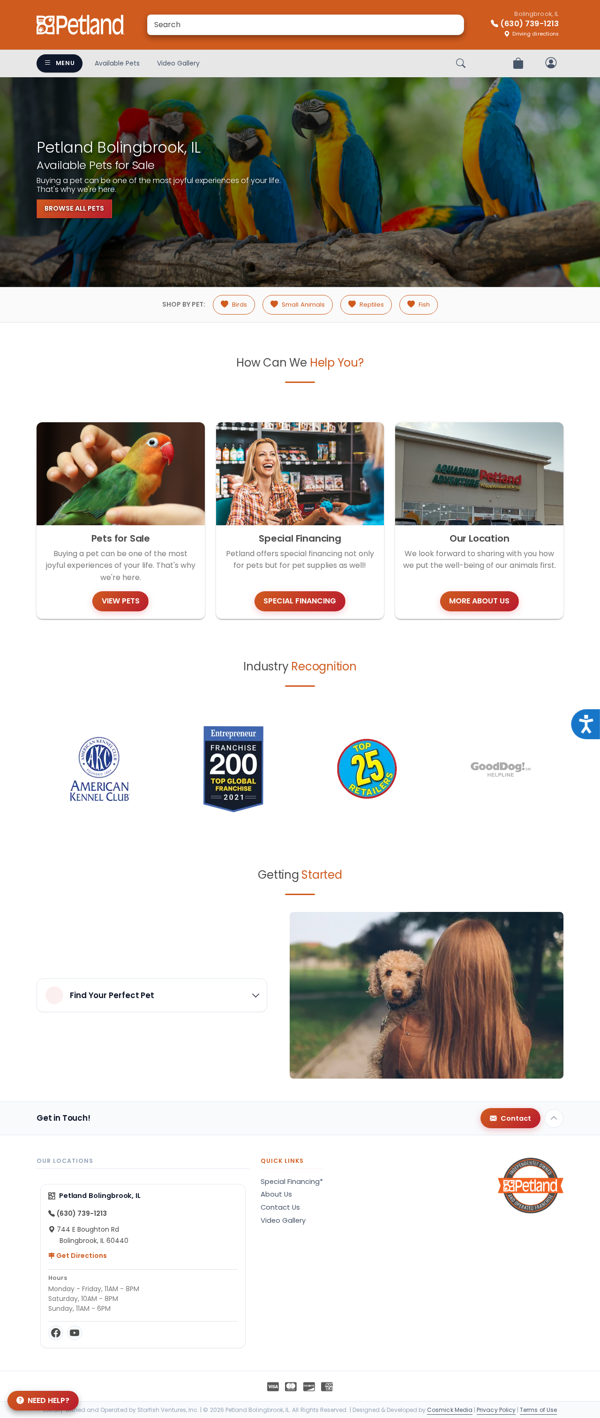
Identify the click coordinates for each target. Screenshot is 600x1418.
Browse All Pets (74, 208)
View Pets (121, 600)
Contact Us (280, 1207)
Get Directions (81, 1255)
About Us (276, 1194)
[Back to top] (554, 1118)
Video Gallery (178, 63)
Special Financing (299, 600)
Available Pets (117, 63)
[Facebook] (55, 1332)
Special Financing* (292, 1181)
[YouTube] (74, 1332)
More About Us (479, 600)
